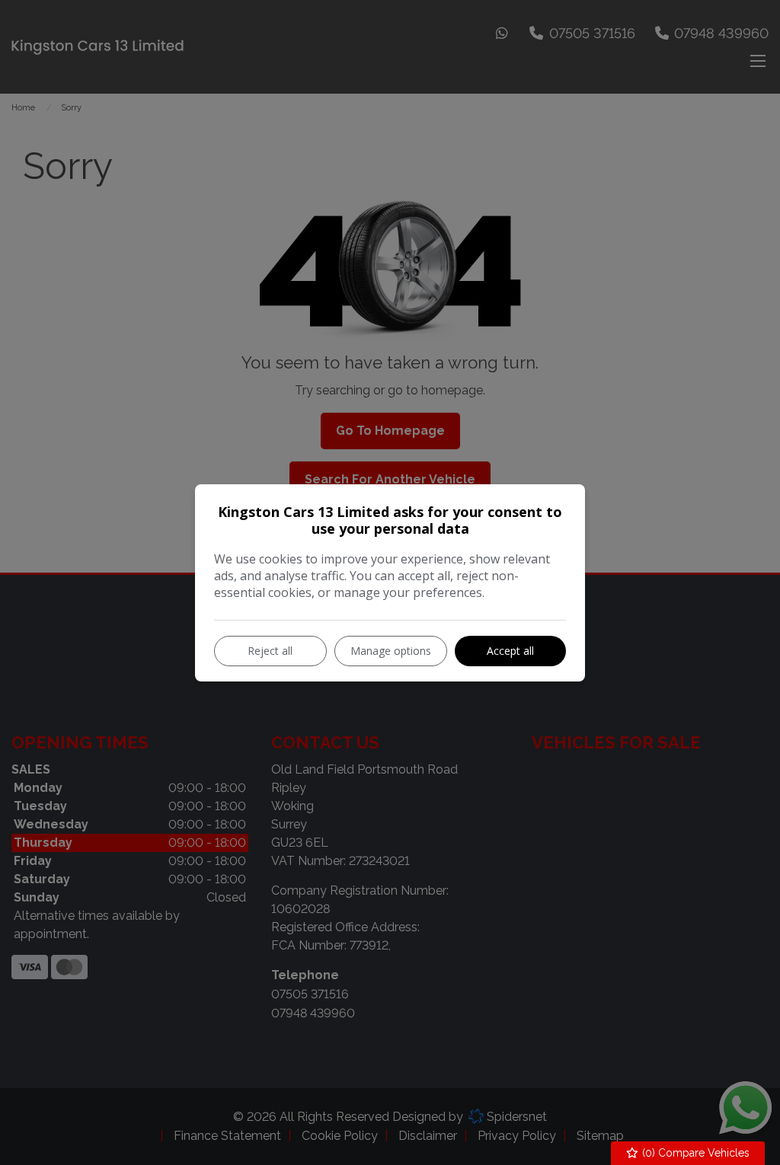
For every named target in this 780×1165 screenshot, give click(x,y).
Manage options (390, 650)
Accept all (510, 650)
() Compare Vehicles (694, 1153)
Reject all (270, 650)
